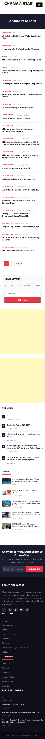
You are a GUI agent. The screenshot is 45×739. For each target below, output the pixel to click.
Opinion (5, 643)
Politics (5, 652)
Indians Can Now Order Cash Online (18, 179)
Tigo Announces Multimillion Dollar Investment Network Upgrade (23, 458)
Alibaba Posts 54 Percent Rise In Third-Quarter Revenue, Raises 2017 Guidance (21, 143)
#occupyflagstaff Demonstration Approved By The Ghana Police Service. (25, 447)
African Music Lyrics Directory (15, 647)
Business (6, 639)
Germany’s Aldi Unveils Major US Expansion (22, 84)
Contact (5, 668)
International (9, 115)
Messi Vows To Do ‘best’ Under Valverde (20, 49)
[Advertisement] (22, 331)
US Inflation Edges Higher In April (17, 107)
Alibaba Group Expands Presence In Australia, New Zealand (18, 130)
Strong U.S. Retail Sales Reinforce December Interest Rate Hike (18, 215)
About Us (6, 664)
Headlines (6, 32)
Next (18, 263)
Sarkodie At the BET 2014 (18, 425)
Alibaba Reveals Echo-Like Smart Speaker (21, 60)
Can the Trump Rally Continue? (16, 118)
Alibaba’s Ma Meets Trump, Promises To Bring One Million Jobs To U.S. (20, 156)
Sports (5, 630)
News (4, 56)
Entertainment (8, 634)
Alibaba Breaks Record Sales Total (18, 250)
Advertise (6, 672)
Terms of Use (7, 681)
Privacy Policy (8, 677)
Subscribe (22, 300)
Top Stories (7, 223)
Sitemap (5, 686)
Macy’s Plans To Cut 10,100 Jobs (17, 168)
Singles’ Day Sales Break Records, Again (21, 227)
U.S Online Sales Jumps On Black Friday (20, 190)
